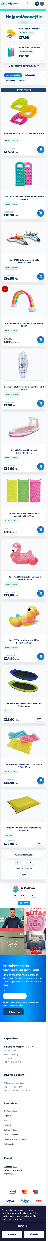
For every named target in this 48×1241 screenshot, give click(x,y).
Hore (24, 875)
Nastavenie (23, 1225)
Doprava (7, 1116)
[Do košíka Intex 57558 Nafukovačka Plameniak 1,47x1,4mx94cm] (40, 593)
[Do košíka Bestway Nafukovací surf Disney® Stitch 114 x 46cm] (40, 403)
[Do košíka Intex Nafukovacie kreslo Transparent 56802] (40, 149)
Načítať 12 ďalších (24, 855)
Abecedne (23, 80)
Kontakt (7, 1125)
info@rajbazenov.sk (13, 1170)
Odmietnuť (12, 1234)
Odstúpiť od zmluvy (12, 1111)
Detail (39, 719)
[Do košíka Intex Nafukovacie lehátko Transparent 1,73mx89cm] (40, 780)
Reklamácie (9, 1144)
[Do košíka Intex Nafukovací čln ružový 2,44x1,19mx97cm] (40, 466)
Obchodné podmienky (13, 1134)
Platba (7, 1120)
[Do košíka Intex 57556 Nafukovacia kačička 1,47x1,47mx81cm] (40, 656)
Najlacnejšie (30, 75)
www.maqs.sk (10, 1166)
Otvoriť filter (24, 90)
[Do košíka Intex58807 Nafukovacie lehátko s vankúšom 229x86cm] (40, 529)
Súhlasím (34, 1234)
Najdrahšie (10, 80)
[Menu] (42, 3)
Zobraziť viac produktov (22, 65)
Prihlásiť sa (13, 1012)
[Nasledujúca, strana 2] (24, 862)
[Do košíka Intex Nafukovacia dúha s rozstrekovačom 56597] (40, 339)
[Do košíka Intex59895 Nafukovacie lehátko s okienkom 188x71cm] (40, 213)
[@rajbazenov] (15, 889)
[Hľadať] (28, 3)
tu (24, 1219)
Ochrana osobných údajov (15, 1139)
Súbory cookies (10, 1130)
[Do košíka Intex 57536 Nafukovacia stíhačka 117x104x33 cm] (40, 276)
